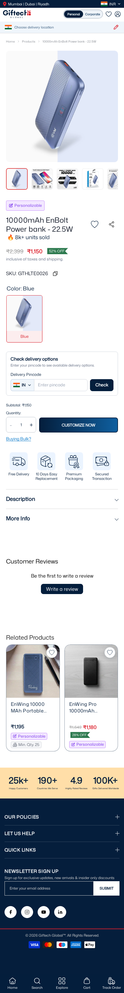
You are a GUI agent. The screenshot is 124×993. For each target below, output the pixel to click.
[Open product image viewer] (62, 106)
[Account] (117, 14)
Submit (106, 888)
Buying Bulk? (18, 438)
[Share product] (111, 224)
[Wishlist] (108, 14)
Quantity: (13, 413)
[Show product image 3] (67, 179)
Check (101, 385)
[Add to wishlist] (94, 224)
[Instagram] (27, 912)
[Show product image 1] (17, 179)
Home (10, 41)
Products (28, 41)
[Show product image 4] (93, 179)
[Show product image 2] (42, 179)
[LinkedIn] (60, 912)
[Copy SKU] (55, 273)
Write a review (62, 589)
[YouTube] (44, 912)
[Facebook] (11, 912)
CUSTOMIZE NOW (78, 425)
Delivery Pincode (26, 374)
